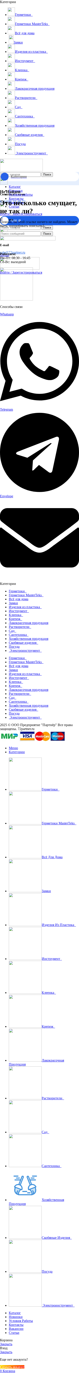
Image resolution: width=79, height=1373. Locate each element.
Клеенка (16, 615)
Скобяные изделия (23, 642)
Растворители (20, 627)
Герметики (18, 591)
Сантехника (19, 635)
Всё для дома (18, 599)
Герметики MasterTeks (26, 595)
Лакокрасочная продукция (28, 623)
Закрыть (6, 1344)
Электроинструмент (25, 650)
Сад (12, 631)
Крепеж (15, 619)
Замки (13, 603)
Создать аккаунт (12, 1367)
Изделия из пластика (25, 607)
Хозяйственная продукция (28, 639)
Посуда (14, 646)
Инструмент (19, 611)
